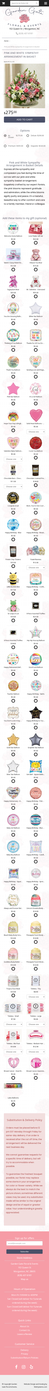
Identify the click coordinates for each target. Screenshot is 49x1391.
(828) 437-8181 (25, 33)
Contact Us (24, 1330)
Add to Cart (25, 119)
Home (6, 41)
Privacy (24, 1353)
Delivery (24, 1350)
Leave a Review (24, 1334)
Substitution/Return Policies (24, 1357)
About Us (24, 1326)
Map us (24, 1279)
